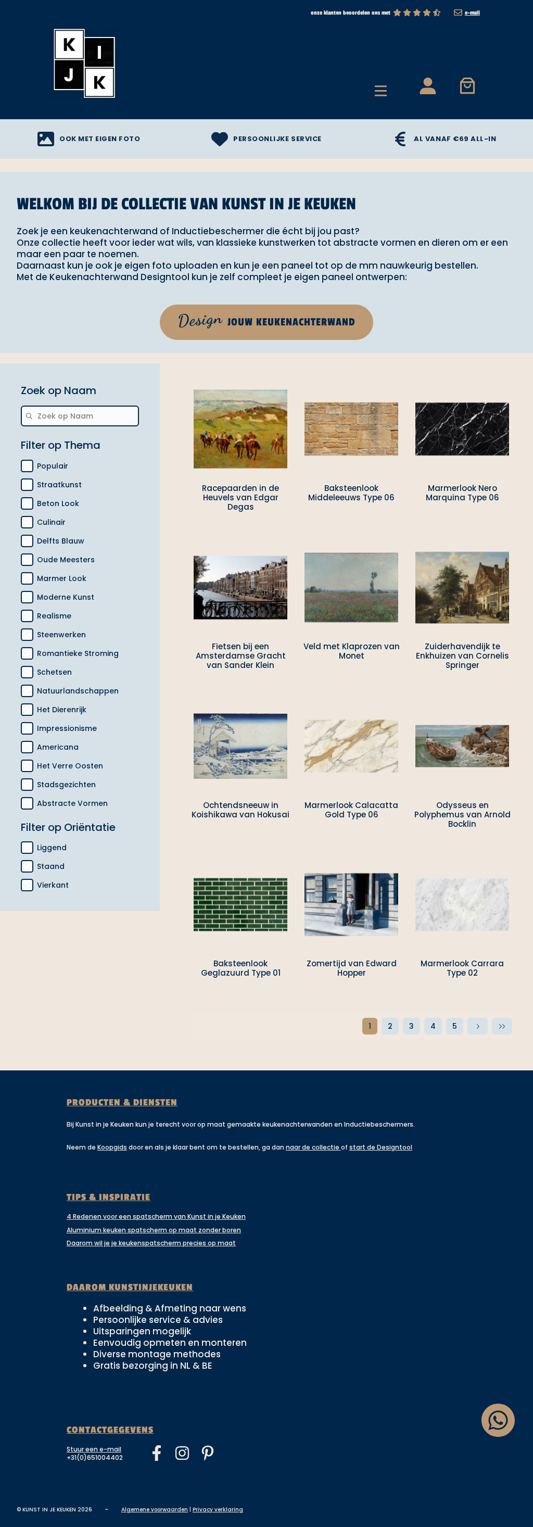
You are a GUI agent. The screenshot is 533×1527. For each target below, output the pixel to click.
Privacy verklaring (218, 1509)
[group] (80, 635)
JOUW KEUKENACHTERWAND (266, 319)
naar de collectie (313, 1147)
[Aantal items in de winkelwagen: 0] (467, 85)
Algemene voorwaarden (154, 1509)
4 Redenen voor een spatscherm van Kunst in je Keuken (156, 1216)
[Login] (427, 85)
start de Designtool (380, 1147)
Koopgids (112, 1147)
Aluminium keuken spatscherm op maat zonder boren (154, 1230)
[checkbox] (27, 466)
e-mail (472, 12)
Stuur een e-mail (94, 1449)
